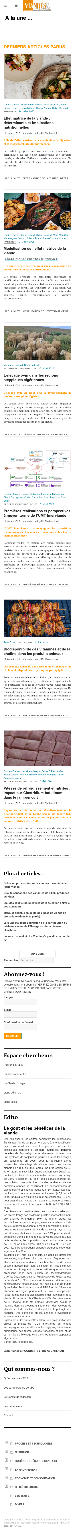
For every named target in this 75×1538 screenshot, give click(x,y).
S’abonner (12, 1036)
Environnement (26, 1469)
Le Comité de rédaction (17, 1397)
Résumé (9, 133)
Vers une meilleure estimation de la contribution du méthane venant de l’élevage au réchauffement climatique (35, 926)
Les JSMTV (22, 1495)
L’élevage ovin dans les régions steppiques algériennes (31, 377)
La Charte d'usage (14, 1083)
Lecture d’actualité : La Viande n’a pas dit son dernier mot (37, 938)
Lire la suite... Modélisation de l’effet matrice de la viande (37, 311)
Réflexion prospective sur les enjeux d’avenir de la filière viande (35, 884)
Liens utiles (10, 1101)
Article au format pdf (31, 133)
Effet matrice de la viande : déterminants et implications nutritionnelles (29, 122)
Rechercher (11, 960)
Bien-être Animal (27, 1487)
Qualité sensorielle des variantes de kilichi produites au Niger (36, 894)
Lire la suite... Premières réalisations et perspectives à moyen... (37, 584)
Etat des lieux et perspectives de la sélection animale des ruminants (37, 904)
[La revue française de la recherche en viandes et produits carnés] (37, 5)
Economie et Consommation (35, 1478)
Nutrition (22, 1452)
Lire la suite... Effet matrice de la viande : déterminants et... (37, 178)
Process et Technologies (33, 1443)
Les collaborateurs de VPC (19, 1387)
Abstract (50, 133)
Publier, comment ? (15, 1074)
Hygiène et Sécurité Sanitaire (36, 1461)
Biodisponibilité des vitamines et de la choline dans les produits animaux (37, 651)
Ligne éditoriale (12, 1092)
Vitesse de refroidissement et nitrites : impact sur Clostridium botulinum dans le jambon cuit (37, 792)
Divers (19, 1504)
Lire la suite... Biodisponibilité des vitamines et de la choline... (37, 715)
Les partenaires (13, 1406)
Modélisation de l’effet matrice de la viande (35, 250)
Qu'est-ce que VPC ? (16, 1378)
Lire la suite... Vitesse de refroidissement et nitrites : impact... (37, 855)
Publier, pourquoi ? (14, 1065)
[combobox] (36, 960)
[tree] (37, 1474)
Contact (8, 1415)
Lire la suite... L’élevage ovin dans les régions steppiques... (37, 434)
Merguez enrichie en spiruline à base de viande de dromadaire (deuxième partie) (35, 914)
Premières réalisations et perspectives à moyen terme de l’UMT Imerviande (37, 513)
